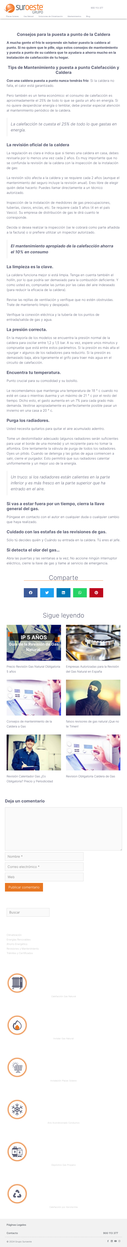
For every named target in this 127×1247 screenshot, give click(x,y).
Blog (88, 16)
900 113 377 (97, 7)
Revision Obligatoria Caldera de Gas (90, 776)
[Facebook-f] (108, 1241)
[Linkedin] (112, 1241)
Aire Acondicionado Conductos (64, 1122)
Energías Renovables (19, 939)
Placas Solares (12, 16)
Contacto (12, 1233)
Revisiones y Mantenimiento (23, 948)
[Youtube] (115, 1241)
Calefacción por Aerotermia (63, 1207)
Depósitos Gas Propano (63, 1165)
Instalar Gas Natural (63, 1038)
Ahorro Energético (17, 944)
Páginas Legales (16, 1224)
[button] (31, 592)
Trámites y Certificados (20, 953)
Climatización (14, 934)
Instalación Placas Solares (63, 1080)
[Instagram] (119, 1241)
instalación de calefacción (28, 57)
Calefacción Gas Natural (63, 996)
